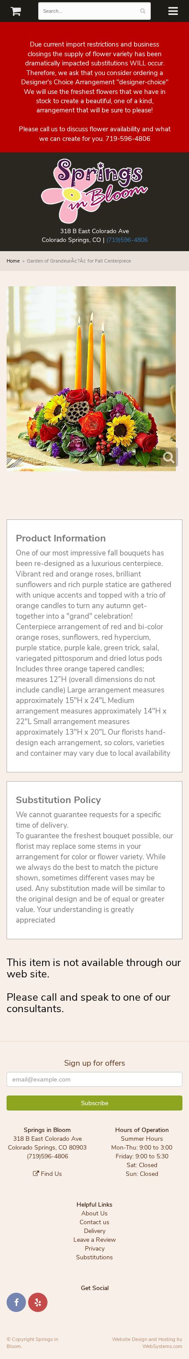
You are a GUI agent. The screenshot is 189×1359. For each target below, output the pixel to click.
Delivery (94, 1231)
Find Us (50, 1174)
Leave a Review (94, 1240)
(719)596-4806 (127, 240)
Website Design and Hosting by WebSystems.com (147, 1343)
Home (13, 261)
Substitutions (94, 1257)
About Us (94, 1213)
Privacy (95, 1248)
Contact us (94, 1222)
